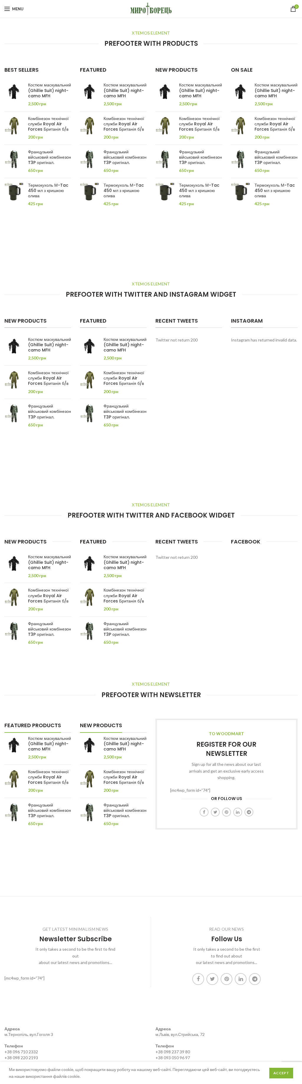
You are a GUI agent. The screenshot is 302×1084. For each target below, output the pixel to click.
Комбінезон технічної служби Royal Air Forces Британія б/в (48, 124)
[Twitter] (215, 812)
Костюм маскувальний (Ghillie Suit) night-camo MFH (49, 90)
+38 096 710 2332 (21, 1051)
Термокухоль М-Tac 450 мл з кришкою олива (48, 191)
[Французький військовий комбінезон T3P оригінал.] (14, 161)
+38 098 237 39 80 (172, 1051)
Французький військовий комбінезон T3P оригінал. (49, 157)
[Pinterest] (226, 812)
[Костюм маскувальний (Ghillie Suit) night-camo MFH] (14, 94)
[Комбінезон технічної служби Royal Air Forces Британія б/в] (14, 128)
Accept (281, 1073)
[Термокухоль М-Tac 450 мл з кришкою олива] (14, 195)
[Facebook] (204, 812)
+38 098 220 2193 (21, 1057)
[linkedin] (237, 812)
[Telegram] (248, 812)
